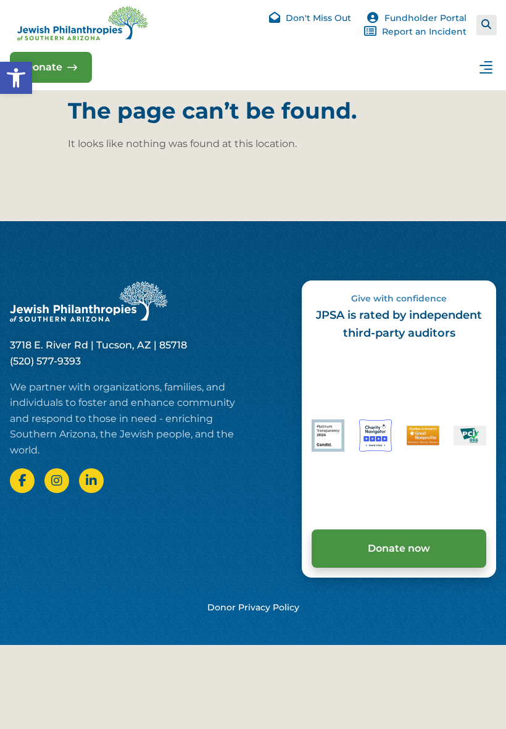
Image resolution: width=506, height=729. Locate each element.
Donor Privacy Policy (253, 607)
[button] (16, 78)
